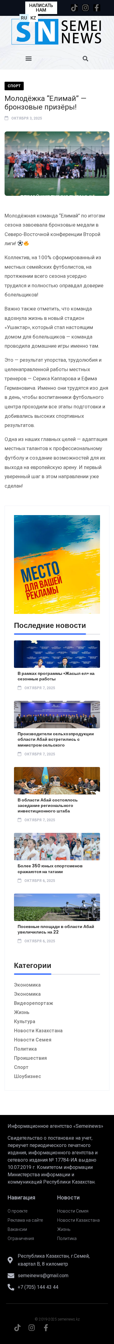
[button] (28, 58)
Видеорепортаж (33, 1003)
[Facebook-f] (96, 7)
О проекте (17, 1211)
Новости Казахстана (38, 1031)
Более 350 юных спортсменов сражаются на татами (50, 868)
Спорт (14, 86)
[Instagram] (85, 7)
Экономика (27, 985)
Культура (24, 1021)
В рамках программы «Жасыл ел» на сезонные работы (56, 676)
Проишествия (30, 1058)
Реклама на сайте (25, 1220)
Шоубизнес (27, 1076)
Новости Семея (32, 1040)
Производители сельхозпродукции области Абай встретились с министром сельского (56, 739)
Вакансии (17, 1229)
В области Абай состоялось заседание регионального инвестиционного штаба (48, 805)
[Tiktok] (74, 7)
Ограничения (21, 1238)
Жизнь (21, 1012)
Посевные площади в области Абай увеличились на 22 (56, 929)
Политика (25, 1049)
